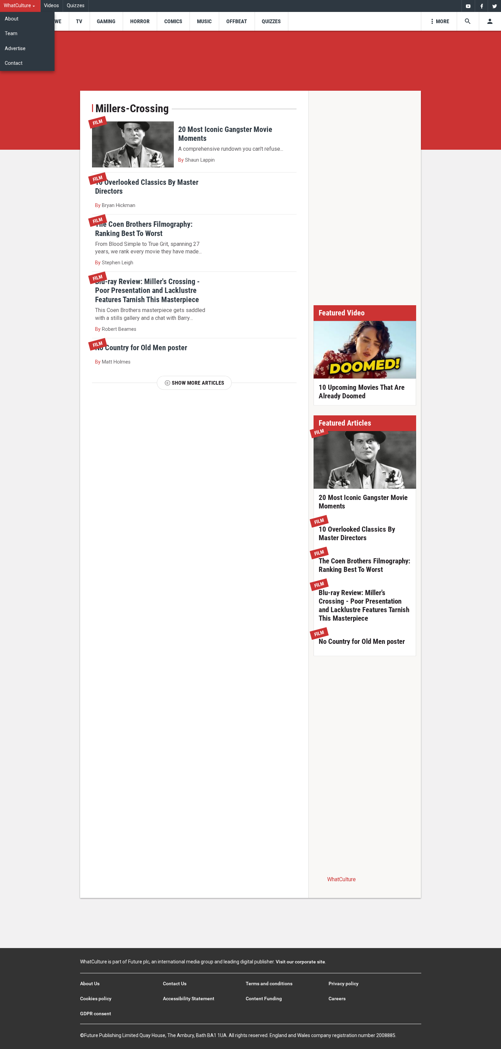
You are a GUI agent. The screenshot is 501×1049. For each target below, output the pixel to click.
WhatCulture (341, 879)
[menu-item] (56, 21)
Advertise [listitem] (15, 48)
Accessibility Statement (188, 998)
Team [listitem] (11, 33)
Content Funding (264, 998)
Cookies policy (95, 998)
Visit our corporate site (300, 961)
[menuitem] (20, 6)
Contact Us (174, 983)
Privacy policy (344, 983)
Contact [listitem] (13, 63)
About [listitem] (11, 19)
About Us (90, 983)
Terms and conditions (269, 983)
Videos (51, 6)
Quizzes (76, 6)
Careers (337, 998)
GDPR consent (95, 1013)
